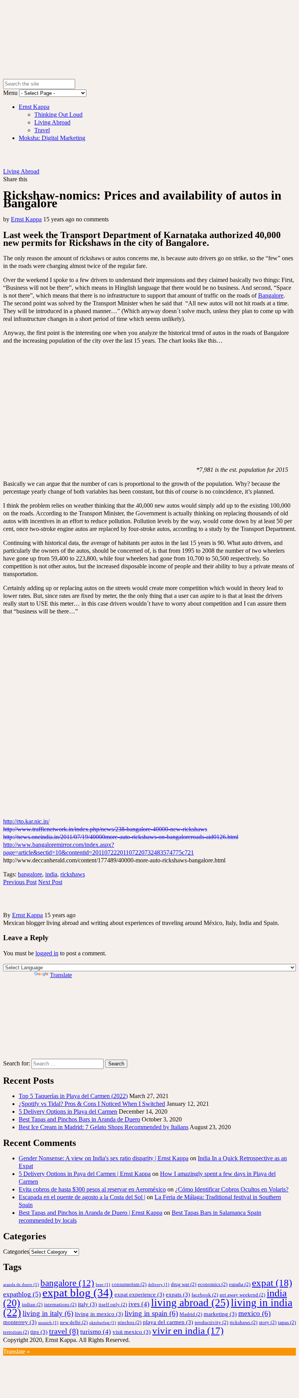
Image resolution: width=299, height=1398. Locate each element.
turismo (95, 1331)
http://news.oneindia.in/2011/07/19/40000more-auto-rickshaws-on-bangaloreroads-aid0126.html (120, 837)
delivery (158, 1284)
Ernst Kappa (34, 106)
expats (178, 1294)
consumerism (129, 1284)
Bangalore (270, 295)
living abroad (190, 1303)
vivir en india (187, 1330)
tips (38, 1331)
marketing (220, 1313)
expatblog (22, 1294)
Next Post (50, 882)
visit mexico (132, 1331)
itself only (112, 1304)
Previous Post (20, 882)
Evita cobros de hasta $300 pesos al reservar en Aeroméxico (92, 1189)
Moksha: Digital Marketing (52, 138)
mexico (254, 1313)
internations (60, 1304)
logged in (46, 953)
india (51, 874)
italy (87, 1304)
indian (32, 1304)
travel (64, 1331)
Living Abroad (52, 122)
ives (139, 1304)
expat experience (139, 1294)
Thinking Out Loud (58, 114)
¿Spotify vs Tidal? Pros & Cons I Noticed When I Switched (92, 1103)
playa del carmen (168, 1322)
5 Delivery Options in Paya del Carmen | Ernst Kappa (85, 1173)
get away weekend (242, 1295)
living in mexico (99, 1313)
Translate (61, 975)
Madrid (190, 1314)
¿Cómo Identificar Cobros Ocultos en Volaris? (231, 1189)
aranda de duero (21, 1284)
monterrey (20, 1322)
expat (272, 1282)
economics (212, 1284)
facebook (205, 1295)
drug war (183, 1284)
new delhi (74, 1322)
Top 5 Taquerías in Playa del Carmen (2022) (73, 1096)
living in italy (48, 1313)
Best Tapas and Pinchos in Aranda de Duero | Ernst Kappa (90, 1212)
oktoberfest (102, 1323)
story (267, 1322)
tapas (287, 1322)
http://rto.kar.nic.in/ (26, 821)
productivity (211, 1322)
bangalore (30, 874)
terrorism (16, 1332)
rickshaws (72, 874)
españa (239, 1284)
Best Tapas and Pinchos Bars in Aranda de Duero (79, 1119)
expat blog (77, 1292)
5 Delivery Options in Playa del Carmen (68, 1111)
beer (103, 1284)
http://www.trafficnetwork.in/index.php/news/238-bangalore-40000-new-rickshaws (105, 829)
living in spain (151, 1313)
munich (48, 1323)
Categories (16, 1251)
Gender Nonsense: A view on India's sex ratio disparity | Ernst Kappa (103, 1158)
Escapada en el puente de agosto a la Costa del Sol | (82, 1197)
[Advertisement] (46, 1018)
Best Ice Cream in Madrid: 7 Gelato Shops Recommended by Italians (103, 1127)
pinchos (129, 1322)
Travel (42, 130)
